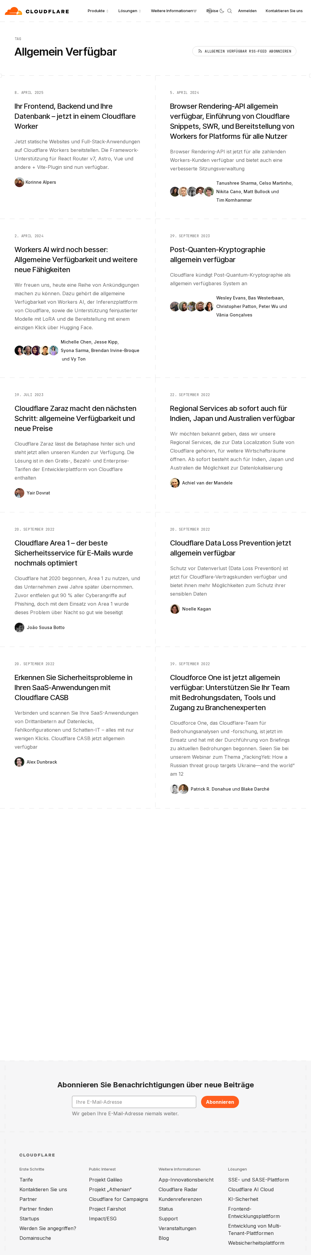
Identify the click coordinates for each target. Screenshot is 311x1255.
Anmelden (247, 11)
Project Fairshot (107, 1209)
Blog (164, 1238)
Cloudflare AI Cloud (251, 1189)
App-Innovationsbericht (186, 1180)
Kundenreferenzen (180, 1199)
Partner (28, 1199)
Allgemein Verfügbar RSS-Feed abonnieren (248, 51)
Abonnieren (220, 1102)
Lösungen (127, 10)
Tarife (26, 1180)
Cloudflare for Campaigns (118, 1199)
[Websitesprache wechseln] (210, 10)
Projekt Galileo (105, 1180)
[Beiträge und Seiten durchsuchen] (229, 11)
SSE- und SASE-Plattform (258, 1180)
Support (168, 1219)
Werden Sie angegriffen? (47, 1228)
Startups (29, 1219)
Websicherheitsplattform (256, 1243)
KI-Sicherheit (243, 1199)
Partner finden (36, 1209)
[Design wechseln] (221, 11)
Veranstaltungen (177, 1228)
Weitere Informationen (172, 10)
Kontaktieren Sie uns (284, 11)
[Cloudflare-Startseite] (37, 11)
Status (166, 1209)
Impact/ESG (103, 1219)
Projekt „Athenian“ (110, 1189)
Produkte (96, 10)
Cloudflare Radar (178, 1189)
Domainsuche (35, 1238)
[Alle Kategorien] (195, 11)
